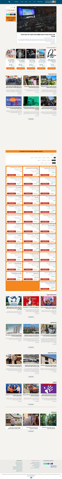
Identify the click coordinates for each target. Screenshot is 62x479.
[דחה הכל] (60, 476)
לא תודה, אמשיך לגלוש (31, 247)
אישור (31, 477)
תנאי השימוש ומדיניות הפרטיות (31, 476)
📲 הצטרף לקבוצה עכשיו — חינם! (31, 245)
